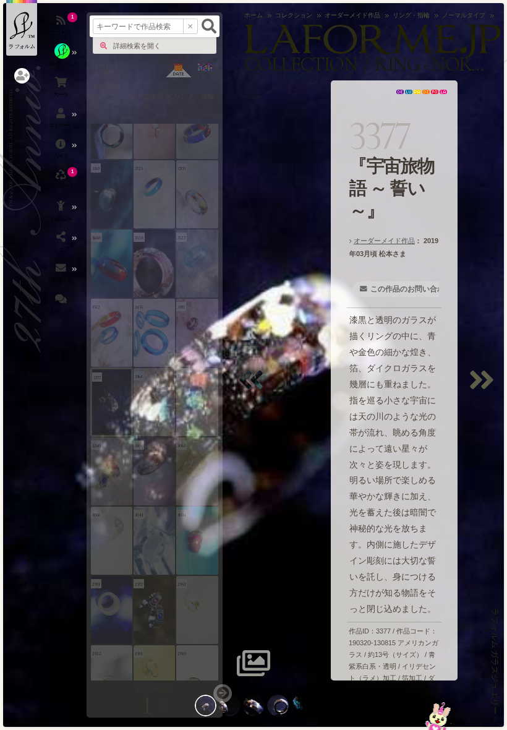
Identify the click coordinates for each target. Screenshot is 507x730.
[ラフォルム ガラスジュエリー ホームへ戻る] (21, 28)
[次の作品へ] (485, 387)
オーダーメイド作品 (384, 240)
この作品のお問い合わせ (411, 289)
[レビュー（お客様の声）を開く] (61, 306)
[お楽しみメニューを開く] (61, 213)
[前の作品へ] (254, 387)
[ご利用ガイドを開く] (61, 151)
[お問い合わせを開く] (61, 275)
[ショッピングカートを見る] (61, 89)
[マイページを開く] (61, 120)
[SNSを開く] (61, 244)
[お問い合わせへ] (438, 716)
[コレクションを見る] (61, 58)
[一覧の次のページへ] (222, 693)
